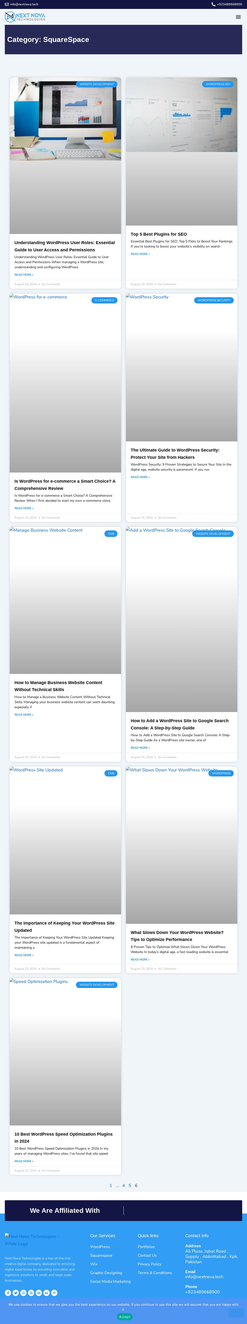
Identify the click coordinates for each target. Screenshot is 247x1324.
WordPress (100, 1246)
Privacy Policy (149, 1264)
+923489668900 (229, 4)
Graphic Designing (106, 1273)
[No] (236, 1312)
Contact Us (147, 1255)
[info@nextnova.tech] (7, 4)
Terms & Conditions (155, 1273)
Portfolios (146, 1246)
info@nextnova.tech (24, 4)
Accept (124, 1317)
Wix (93, 1264)
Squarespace (101, 1255)
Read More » (24, 275)
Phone (191, 1287)
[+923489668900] (213, 4)
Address (193, 1246)
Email (190, 1272)
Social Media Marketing (110, 1281)
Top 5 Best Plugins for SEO (159, 234)
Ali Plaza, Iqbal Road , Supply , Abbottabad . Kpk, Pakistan (211, 1256)
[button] (238, 17)
